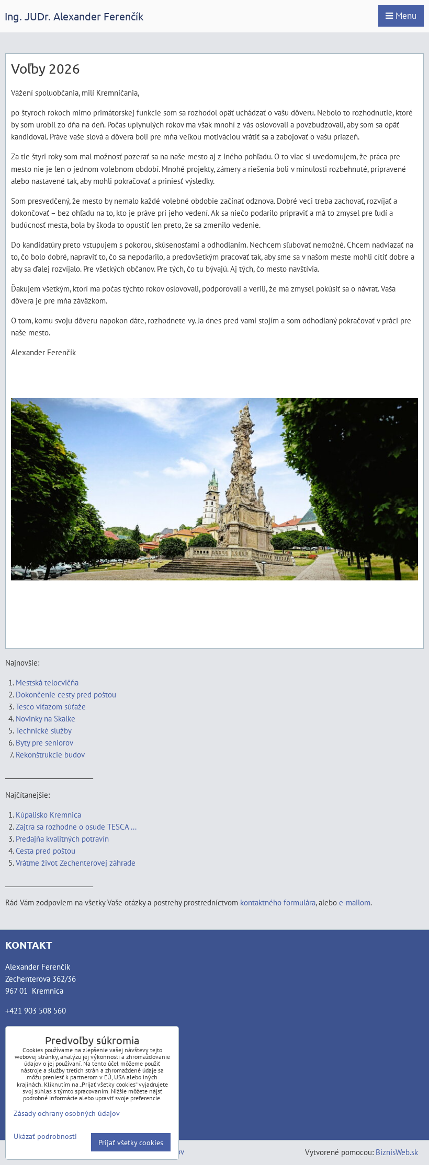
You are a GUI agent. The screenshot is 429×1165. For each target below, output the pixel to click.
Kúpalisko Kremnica (48, 814)
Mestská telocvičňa (47, 682)
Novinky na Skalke (45, 718)
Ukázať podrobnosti (45, 1136)
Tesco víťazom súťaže (51, 706)
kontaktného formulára (277, 902)
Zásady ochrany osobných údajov (67, 1113)
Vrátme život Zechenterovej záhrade (76, 862)
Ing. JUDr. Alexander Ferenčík (74, 15)
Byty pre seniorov (44, 742)
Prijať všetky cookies (130, 1142)
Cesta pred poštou (45, 850)
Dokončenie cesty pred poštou (66, 694)
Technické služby (44, 730)
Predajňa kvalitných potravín (62, 838)
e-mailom (354, 902)
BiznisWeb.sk (397, 1152)
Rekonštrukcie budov (50, 754)
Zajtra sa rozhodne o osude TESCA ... (76, 826)
